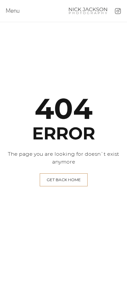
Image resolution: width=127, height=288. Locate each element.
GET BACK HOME (64, 179)
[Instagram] (118, 11)
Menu (13, 11)
